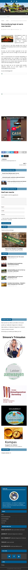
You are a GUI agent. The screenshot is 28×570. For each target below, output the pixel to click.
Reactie (2, 197)
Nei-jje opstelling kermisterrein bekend (16, 181)
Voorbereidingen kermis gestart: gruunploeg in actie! (15, 277)
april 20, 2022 (4, 178)
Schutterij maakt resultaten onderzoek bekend (13, 177)
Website (3, 214)
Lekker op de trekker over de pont (16, 322)
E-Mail (2, 210)
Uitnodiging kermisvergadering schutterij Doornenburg (14, 264)
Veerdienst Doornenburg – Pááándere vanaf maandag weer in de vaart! (16, 283)
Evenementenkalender (5, 516)
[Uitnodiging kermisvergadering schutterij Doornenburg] (4, 265)
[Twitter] (11, 1)
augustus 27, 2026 (11, 272)
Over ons (3, 522)
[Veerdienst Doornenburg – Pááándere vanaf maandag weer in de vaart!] (4, 284)
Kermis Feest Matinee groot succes (10, 173)
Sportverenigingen (5, 518)
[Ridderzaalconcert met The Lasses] (4, 258)
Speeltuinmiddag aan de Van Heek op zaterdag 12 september (16, 270)
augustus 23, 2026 (11, 285)
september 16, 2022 (6, 29)
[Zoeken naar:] (14, 16)
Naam (2, 206)
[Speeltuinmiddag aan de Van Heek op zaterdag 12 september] (4, 271)
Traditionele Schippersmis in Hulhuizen (14, 325)
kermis (6, 156)
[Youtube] (16, 1)
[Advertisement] (14, 303)
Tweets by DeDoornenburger (7, 230)
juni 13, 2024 (10, 182)
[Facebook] (14, 1)
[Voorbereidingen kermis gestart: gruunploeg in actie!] (4, 278)
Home (2, 514)
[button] (26, 14)
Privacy (2, 565)
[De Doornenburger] (14, 11)
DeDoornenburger (15, 29)
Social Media (3, 520)
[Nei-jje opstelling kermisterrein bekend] (4, 183)
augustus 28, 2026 (11, 266)
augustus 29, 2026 (11, 258)
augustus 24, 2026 (11, 279)
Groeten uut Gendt (10, 329)
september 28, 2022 (5, 174)
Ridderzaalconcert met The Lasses (15, 256)
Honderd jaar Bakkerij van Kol (15, 331)
